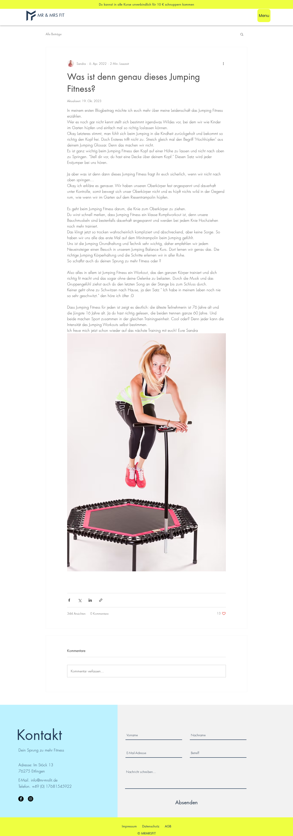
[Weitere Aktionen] (223, 63)
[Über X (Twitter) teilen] (80, 600)
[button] (242, 34)
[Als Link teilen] (101, 600)
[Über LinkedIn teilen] (90, 600)
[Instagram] (30, 798)
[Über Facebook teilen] (69, 600)
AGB (168, 826)
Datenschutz (150, 826)
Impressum (129, 826)
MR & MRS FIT (51, 15)
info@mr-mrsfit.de (44, 780)
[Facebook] (21, 798)
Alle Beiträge (54, 34)
